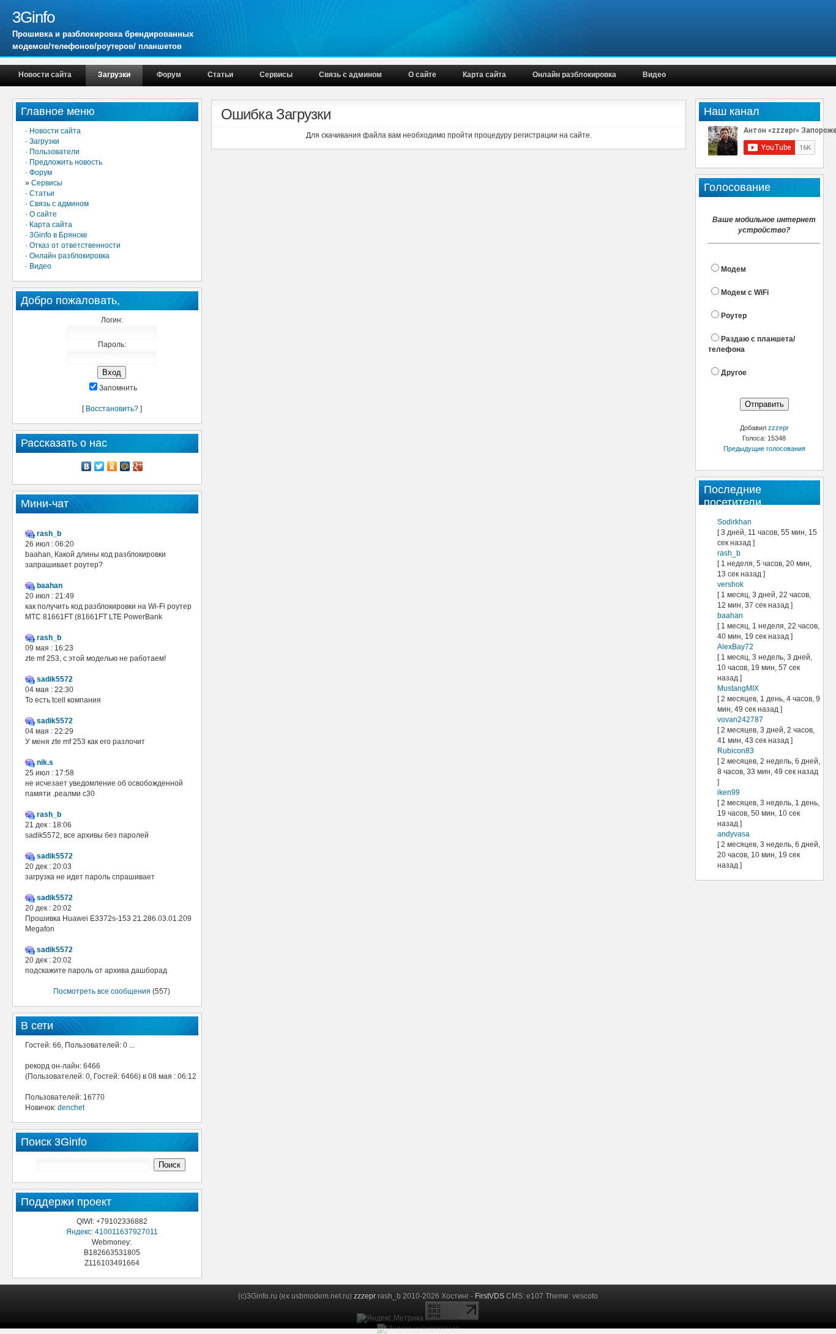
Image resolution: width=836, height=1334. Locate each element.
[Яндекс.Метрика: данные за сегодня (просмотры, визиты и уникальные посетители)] (390, 1318)
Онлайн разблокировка (574, 74)
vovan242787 (740, 719)
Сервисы (276, 74)
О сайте (422, 74)
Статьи (220, 74)
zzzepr (778, 427)
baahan (730, 615)
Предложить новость (65, 162)
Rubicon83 (735, 751)
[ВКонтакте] (86, 466)
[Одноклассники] (112, 466)
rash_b (729, 553)
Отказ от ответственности (75, 245)
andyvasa (733, 834)
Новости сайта (45, 74)
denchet (71, 1107)
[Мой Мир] (125, 466)
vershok (730, 584)
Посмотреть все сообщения (102, 991)
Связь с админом (350, 74)
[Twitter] (99, 466)
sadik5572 (55, 679)
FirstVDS (489, 1296)
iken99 (728, 792)
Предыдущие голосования (764, 448)
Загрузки (114, 74)
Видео (654, 74)
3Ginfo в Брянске (58, 235)
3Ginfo (33, 17)
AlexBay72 (735, 647)
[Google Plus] (138, 466)
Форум (169, 74)
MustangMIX (738, 688)
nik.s (45, 762)
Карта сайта (484, 74)
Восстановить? (112, 408)
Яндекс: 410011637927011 (112, 1232)
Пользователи (54, 151)
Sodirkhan (734, 522)
